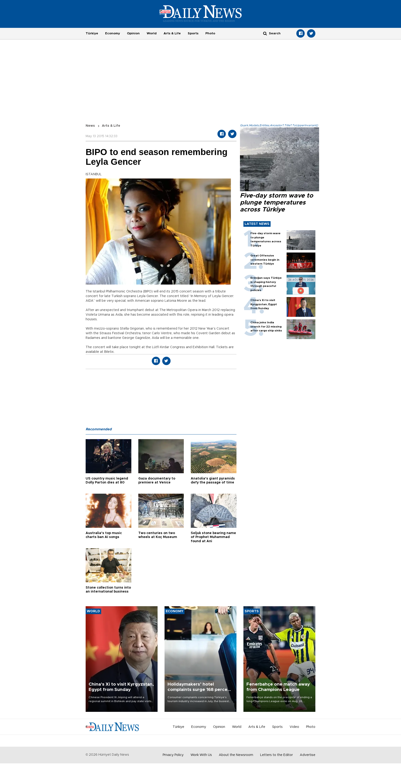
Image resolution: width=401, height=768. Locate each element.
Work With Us (201, 755)
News (90, 125)
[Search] (265, 33)
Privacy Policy (173, 755)
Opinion (133, 33)
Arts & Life (172, 33)
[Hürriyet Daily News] (200, 13)
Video (294, 727)
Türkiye (92, 33)
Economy (112, 33)
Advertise (307, 755)
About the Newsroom (236, 755)
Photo (210, 33)
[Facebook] (300, 33)
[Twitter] (311, 33)
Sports (193, 33)
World (152, 33)
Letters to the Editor (276, 755)
